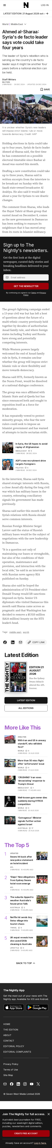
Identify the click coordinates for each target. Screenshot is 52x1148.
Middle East (17, 24)
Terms (33, 293)
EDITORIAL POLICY (13, 1046)
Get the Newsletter (26, 286)
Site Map (8, 1075)
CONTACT (8, 1040)
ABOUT (7, 1035)
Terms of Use (10, 1069)
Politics (19, 468)
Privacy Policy (10, 1064)
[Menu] (4, 5)
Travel (13, 928)
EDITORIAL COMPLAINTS (17, 1051)
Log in (45, 5)
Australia (23, 828)
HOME (6, 1024)
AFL (11, 867)
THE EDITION (10, 1029)
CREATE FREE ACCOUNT (26, 1133)
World (5, 24)
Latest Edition (26, 700)
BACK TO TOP (24, 963)
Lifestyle (14, 948)
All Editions (26, 708)
